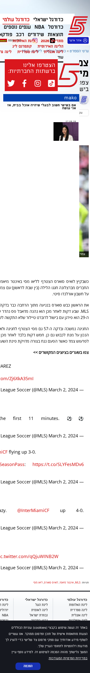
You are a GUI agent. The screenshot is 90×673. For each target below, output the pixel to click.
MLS (77, 582)
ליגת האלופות (23, 41)
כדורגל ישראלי (48, 19)
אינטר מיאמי (67, 582)
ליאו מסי (37, 582)
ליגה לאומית (39, 610)
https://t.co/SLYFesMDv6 (58, 464)
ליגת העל (41, 604)
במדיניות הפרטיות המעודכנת (68, 658)
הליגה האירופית (50, 46)
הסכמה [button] (28, 666)
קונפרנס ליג (22, 46)
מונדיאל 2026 (52, 41)
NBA (5, 615)
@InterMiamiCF (33, 510)
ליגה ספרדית (27, 51)
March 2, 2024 (63, 390)
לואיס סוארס (51, 582)
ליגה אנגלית (53, 51)
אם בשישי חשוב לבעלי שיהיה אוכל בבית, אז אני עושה (41, 107)
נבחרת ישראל (39, 615)
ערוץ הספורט (79, 25)
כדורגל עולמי (16, 19)
